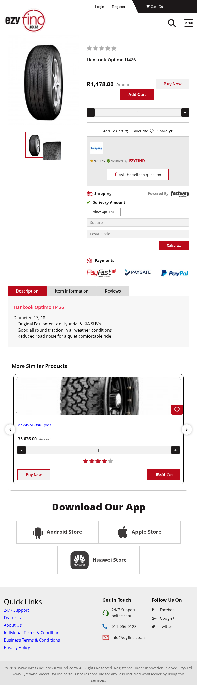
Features (12, 617)
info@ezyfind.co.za (128, 637)
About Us (13, 625)
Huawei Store (108, 559)
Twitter (165, 626)
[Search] (177, 24)
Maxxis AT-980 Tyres (34, 425)
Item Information (71, 291)
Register (118, 7)
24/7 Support (16, 610)
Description (27, 291)
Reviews (113, 291)
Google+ (167, 618)
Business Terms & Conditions (32, 640)
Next (187, 429)
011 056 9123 (124, 626)
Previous (10, 429)
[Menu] (188, 24)
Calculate (174, 246)
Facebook (168, 609)
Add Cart (137, 94)
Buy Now (172, 84)
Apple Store (145, 531)
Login (99, 7)
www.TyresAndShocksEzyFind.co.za (42, 674)
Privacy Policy (17, 647)
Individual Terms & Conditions (33, 632)
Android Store (63, 531)
